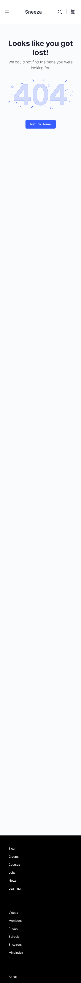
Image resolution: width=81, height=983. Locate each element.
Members (15, 920)
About (13, 976)
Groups (14, 856)
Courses (14, 864)
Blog (12, 848)
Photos (13, 928)
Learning (15, 888)
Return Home (40, 124)
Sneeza (33, 12)
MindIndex (16, 952)
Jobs (12, 872)
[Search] (61, 12)
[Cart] (73, 12)
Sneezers (15, 944)
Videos (13, 912)
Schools (14, 936)
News (12, 880)
